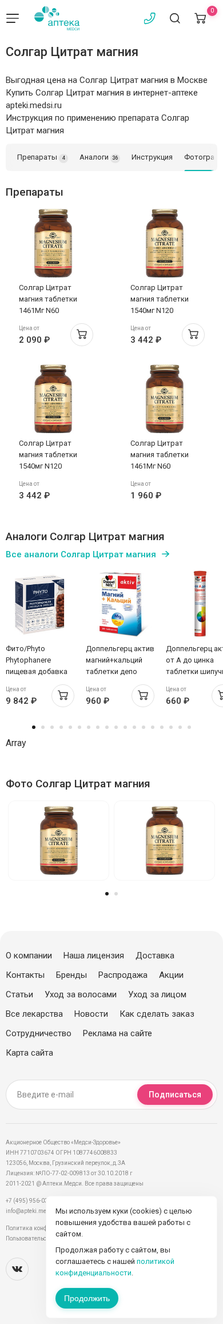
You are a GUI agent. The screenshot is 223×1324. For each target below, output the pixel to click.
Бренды (71, 975)
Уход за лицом (157, 994)
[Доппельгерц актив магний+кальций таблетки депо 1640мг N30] (120, 604)
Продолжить (87, 1298)
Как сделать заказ (157, 1014)
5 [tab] (70, 727)
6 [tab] (79, 727)
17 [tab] (180, 727)
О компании (29, 955)
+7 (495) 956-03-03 (31, 1201)
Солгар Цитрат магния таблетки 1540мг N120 (159, 299)
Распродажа (123, 975)
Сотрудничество (38, 1033)
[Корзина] (200, 18)
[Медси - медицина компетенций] (56, 18)
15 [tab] (162, 727)
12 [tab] (134, 727)
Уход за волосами (81, 994)
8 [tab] (97, 727)
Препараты (41, 157)
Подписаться (175, 1094)
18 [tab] (189, 727)
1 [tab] (33, 727)
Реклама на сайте (117, 1033)
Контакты (25, 975)
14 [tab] (152, 727)
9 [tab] (107, 727)
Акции (171, 975)
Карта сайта (29, 1053)
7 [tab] (88, 727)
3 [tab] (52, 727)
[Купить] (81, 334)
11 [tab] (125, 727)
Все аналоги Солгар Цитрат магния (81, 554)
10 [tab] (116, 727)
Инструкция (152, 157)
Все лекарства (34, 1014)
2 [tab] (43, 727)
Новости (91, 1014)
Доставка (155, 955)
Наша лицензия (93, 955)
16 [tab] (171, 727)
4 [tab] (61, 727)
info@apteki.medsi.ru (34, 1211)
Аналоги (98, 157)
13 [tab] (143, 727)
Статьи (19, 994)
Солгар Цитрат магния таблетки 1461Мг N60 (48, 299)
